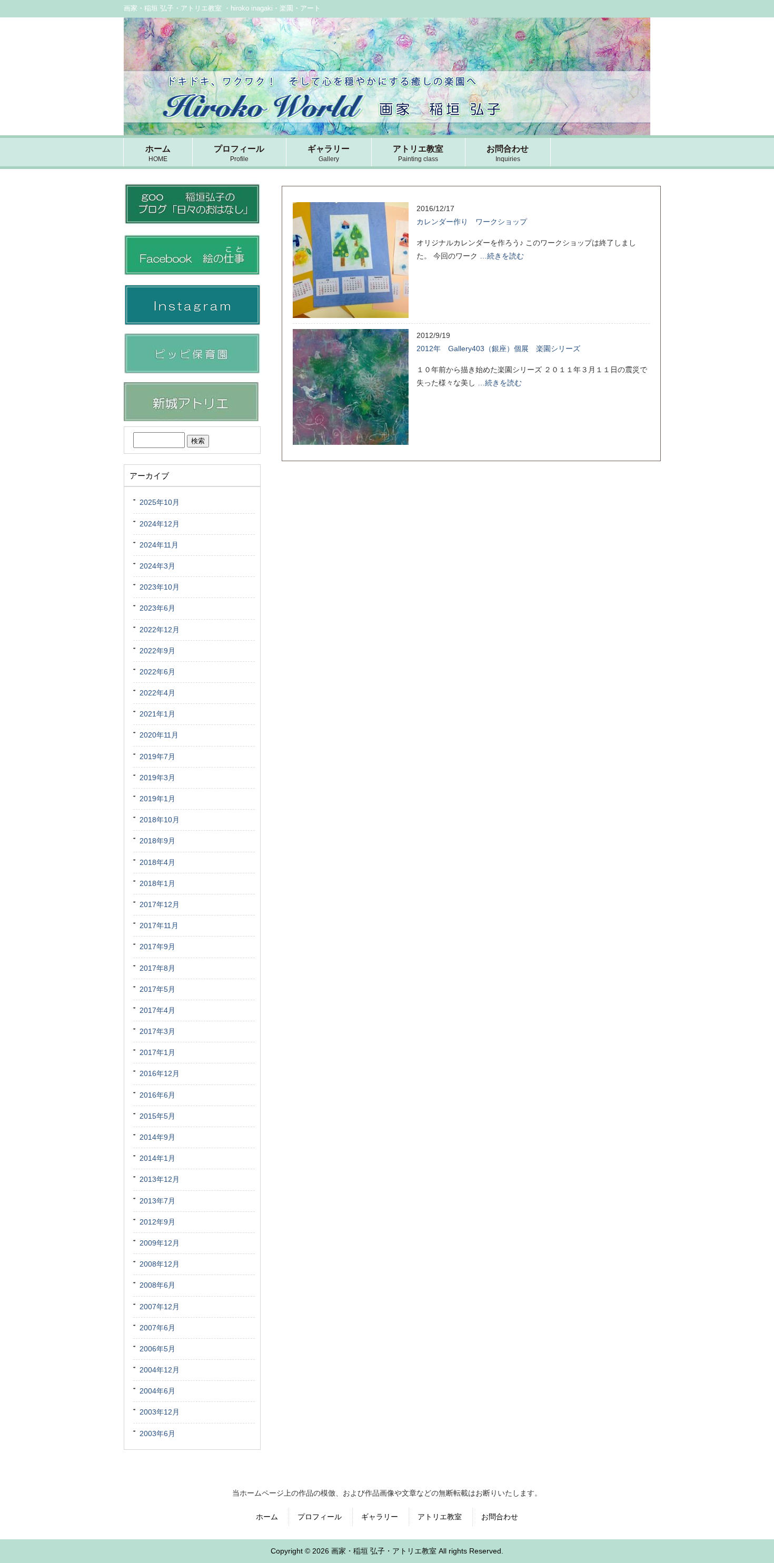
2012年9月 (157, 1222)
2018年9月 (157, 841)
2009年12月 (160, 1243)
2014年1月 (157, 1158)
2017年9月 (157, 946)
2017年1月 (157, 1052)
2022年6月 (157, 672)
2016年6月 (157, 1095)
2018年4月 (157, 862)
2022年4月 (157, 693)
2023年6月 (157, 608)
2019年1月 (157, 798)
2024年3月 (157, 566)
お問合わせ (499, 1516)
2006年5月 (157, 1349)
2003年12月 (160, 1412)
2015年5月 (157, 1116)
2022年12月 (160, 629)
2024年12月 (160, 524)
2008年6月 (157, 1285)
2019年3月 (157, 777)
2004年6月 (157, 1391)
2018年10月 (160, 819)
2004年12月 (160, 1370)
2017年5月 (157, 989)
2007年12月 (160, 1306)
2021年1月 (157, 714)
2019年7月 (157, 756)
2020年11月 (159, 735)
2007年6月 (157, 1327)
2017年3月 (157, 1031)
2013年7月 (157, 1201)
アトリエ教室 (440, 1516)
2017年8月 (157, 968)
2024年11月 (159, 545)
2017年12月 (160, 904)
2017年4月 (157, 1010)
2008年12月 (160, 1264)
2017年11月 (159, 925)
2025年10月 (160, 502)
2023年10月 (160, 587)
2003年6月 (157, 1433)
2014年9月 (157, 1137)
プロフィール (319, 1516)
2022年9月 (157, 650)
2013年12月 (160, 1179)
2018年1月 (157, 883)
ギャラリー (379, 1516)
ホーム (267, 1516)
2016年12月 (160, 1073)
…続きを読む (502, 256)
